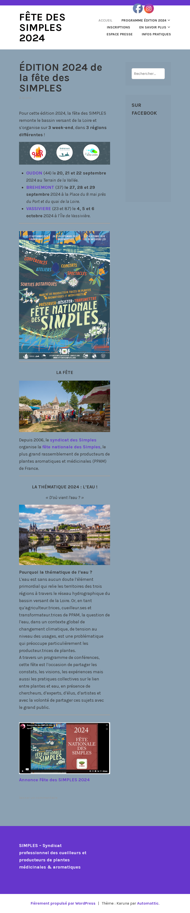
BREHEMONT (40, 187)
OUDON (34, 173)
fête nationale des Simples (71, 447)
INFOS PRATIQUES (156, 34)
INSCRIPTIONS (118, 27)
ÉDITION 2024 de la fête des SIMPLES (60, 77)
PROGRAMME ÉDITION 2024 (143, 20)
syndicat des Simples (73, 440)
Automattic (148, 903)
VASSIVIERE (38, 208)
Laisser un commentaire (38, 798)
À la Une (25, 98)
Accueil (105, 20)
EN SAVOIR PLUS (152, 27)
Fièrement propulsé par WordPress (63, 903)
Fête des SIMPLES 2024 (42, 27)
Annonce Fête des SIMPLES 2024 (54, 780)
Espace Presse (120, 34)
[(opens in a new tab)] (163, 127)
